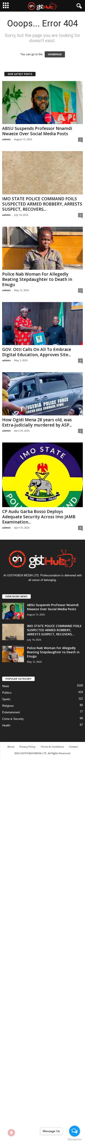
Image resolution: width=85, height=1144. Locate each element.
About (10, 746)
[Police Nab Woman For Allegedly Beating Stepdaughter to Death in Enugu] (42, 248)
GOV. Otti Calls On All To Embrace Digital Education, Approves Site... (36, 352)
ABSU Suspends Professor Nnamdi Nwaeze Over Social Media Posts (37, 131)
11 (80, 290)
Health (6, 725)
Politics (7, 692)
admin (6, 139)
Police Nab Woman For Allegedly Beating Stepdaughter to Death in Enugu (37, 279)
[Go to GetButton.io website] (75, 1139)
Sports (6, 699)
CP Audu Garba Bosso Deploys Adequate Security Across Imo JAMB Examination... (38, 517)
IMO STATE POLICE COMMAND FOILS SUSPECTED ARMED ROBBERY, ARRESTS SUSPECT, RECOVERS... (42, 204)
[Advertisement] (42, 950)
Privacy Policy (27, 746)
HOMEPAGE (55, 54)
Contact (73, 746)
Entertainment (11, 712)
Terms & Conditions (52, 746)
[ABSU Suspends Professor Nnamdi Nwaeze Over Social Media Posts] (42, 102)
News (5, 686)
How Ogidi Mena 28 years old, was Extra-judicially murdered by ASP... (37, 422)
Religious (8, 705)
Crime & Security (13, 719)
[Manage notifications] (11, 1132)
